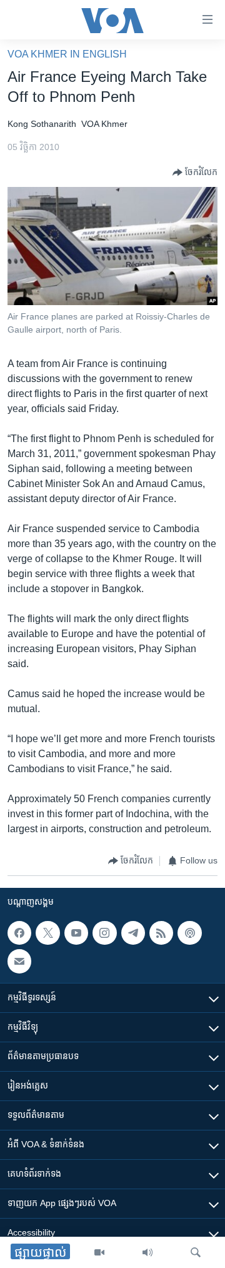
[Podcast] (189, 933)
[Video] (99, 1252)
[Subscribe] (19, 961)
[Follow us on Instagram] (104, 933)
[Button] (195, 172)
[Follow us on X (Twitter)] (47, 933)
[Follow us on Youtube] (76, 933)
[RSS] (161, 933)
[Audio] (147, 1252)
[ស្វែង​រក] (195, 1252)
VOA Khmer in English (67, 54)
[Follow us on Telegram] (133, 933)
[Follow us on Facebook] (19, 933)
